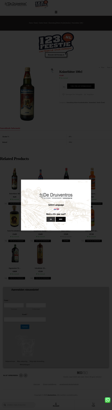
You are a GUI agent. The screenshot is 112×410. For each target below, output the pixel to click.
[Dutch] (55, 209)
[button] (50, 219)
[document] (56, 205)
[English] (58, 209)
